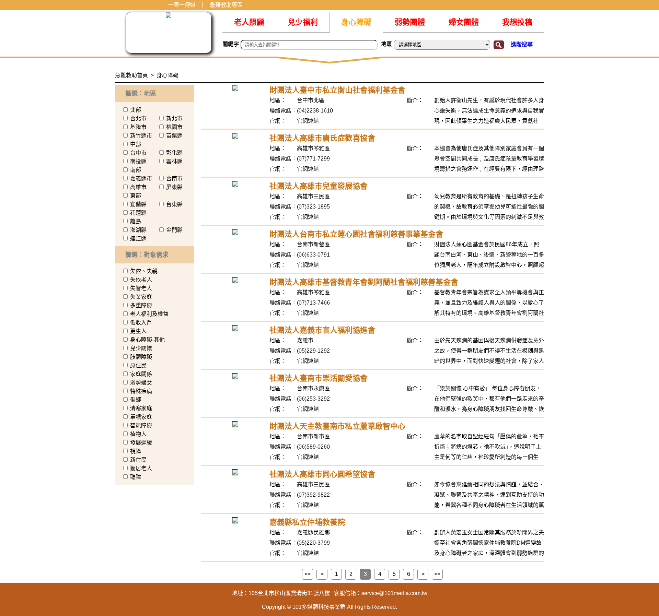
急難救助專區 (226, 5)
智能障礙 (141, 425)
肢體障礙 (141, 357)
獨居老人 (141, 468)
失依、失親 (144, 271)
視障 (135, 451)
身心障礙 (356, 22)
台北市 (138, 118)
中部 (135, 144)
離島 (135, 221)
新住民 (138, 460)
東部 (135, 196)
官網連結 (308, 121)
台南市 (174, 178)
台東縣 (174, 204)
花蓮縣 (138, 213)
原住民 (138, 365)
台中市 (138, 153)
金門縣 (174, 230)
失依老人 (141, 280)
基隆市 (138, 127)
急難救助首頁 (131, 75)
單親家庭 (141, 417)
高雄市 (138, 187)
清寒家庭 (141, 408)
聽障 (135, 477)
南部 (135, 170)
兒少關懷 (141, 348)
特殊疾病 (141, 391)
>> (437, 574)
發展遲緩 (141, 443)
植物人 (138, 434)
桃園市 (174, 127)
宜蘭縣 (138, 204)
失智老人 (141, 288)
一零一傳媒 (182, 5)
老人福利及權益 (149, 314)
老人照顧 (249, 22)
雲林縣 (174, 161)
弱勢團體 (410, 22)
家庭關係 (141, 374)
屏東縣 (174, 187)
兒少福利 (303, 22)
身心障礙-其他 (147, 340)
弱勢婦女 (141, 383)
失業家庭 (141, 297)
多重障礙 (141, 305)
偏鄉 (135, 400)
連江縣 (138, 238)
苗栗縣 (174, 136)
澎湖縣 (138, 230)
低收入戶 (141, 322)
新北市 (174, 118)
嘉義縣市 (141, 178)
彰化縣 (174, 153)
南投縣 (138, 161)
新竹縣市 (141, 136)
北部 (135, 110)
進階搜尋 (522, 44)
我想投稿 (517, 22)
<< (307, 574)
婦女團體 (464, 22)
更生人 (138, 331)
